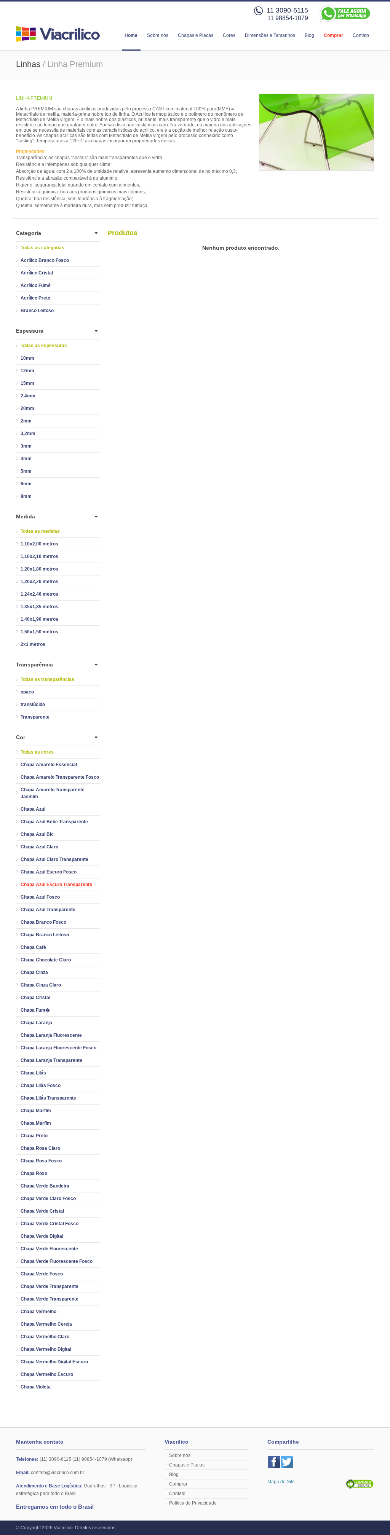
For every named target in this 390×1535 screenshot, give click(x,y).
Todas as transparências (47, 679)
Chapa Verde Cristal (42, 1211)
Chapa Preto (34, 1135)
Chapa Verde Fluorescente (49, 1248)
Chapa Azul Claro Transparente (54, 859)
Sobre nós (157, 35)
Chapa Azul (33, 809)
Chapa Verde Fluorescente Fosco (57, 1261)
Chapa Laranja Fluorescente (51, 1035)
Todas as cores (37, 752)
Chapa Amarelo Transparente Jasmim (53, 793)
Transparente (35, 717)
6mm (26, 483)
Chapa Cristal (35, 997)
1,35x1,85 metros (39, 606)
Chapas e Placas (195, 35)
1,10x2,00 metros (39, 544)
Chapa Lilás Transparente (48, 1098)
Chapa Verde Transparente (49, 1286)
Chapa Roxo (34, 1173)
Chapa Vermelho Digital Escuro (54, 1361)
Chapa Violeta (36, 1387)
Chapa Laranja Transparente (51, 1060)
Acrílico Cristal (37, 273)
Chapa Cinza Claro (41, 985)
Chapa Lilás (33, 1073)
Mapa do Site (281, 1481)
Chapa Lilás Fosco (41, 1085)
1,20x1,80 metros (39, 569)
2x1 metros (33, 644)
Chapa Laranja (36, 1022)
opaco (27, 692)
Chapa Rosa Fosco (41, 1161)
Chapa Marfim (36, 1110)
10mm (27, 358)
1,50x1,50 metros (39, 631)
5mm (26, 471)
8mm (26, 496)
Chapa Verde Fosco (42, 1274)
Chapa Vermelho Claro (45, 1336)
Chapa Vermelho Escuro (47, 1374)
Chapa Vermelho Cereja (46, 1324)
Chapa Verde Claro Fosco (48, 1198)
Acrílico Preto (35, 298)
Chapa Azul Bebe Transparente (54, 821)
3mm (26, 446)
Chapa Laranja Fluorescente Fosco (58, 1047)
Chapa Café (33, 947)
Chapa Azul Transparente (48, 909)
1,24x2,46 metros (39, 594)
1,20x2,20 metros (39, 581)
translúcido (33, 704)
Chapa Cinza (34, 972)
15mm (27, 383)
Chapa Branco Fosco (43, 922)
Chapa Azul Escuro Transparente (56, 884)
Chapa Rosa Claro (40, 1148)
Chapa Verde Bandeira (45, 1186)
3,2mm (28, 433)
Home (131, 35)
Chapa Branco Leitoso (45, 934)
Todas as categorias (42, 247)
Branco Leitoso (37, 310)
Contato (361, 35)
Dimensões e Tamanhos (270, 35)
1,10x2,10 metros (39, 556)
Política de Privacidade (193, 1503)
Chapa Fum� (35, 1010)
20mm (27, 408)
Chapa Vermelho (38, 1311)
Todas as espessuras (44, 345)
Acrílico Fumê (36, 285)
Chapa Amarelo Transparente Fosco (60, 777)
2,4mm (28, 395)
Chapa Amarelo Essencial (49, 764)
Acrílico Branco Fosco (45, 260)
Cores (229, 35)
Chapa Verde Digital (42, 1236)
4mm (26, 458)
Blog (309, 35)
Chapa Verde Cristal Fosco (49, 1223)
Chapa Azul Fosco (40, 897)
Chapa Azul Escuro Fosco (49, 872)
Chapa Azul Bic (37, 834)
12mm (27, 370)
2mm (26, 421)
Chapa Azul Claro (39, 847)
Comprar (333, 35)
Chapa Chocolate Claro (46, 960)
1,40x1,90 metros (39, 619)
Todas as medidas (40, 531)
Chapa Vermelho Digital (46, 1349)
